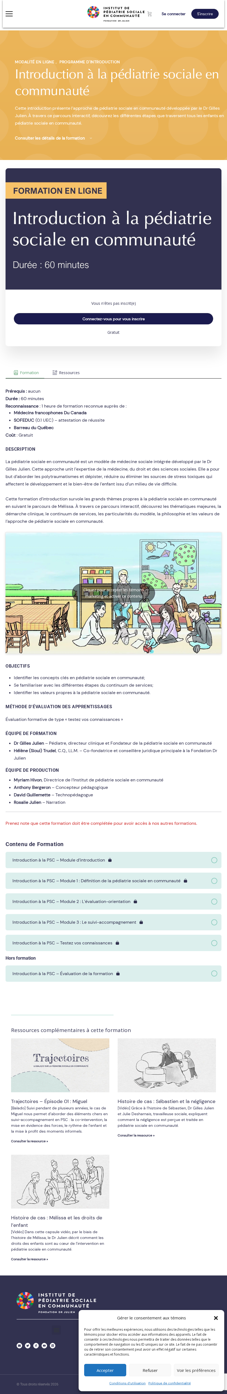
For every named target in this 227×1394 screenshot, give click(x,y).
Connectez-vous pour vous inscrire (113, 318)
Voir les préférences (196, 1370)
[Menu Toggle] (9, 13)
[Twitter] (27, 1345)
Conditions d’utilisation (127, 1383)
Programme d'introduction (90, 61)
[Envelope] (19, 1345)
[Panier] (149, 14)
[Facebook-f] (36, 1345)
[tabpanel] (113, 603)
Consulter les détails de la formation (50, 138)
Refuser (150, 1370)
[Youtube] (44, 1345)
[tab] (25, 373)
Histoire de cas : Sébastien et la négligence (166, 1101)
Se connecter (173, 13)
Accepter (105, 1370)
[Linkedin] (52, 1345)
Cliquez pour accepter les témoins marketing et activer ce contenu (113, 593)
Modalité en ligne (35, 61)
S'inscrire (205, 13)
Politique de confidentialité (169, 1383)
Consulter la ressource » (29, 1141)
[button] (216, 1318)
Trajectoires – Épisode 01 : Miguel (49, 1101)
